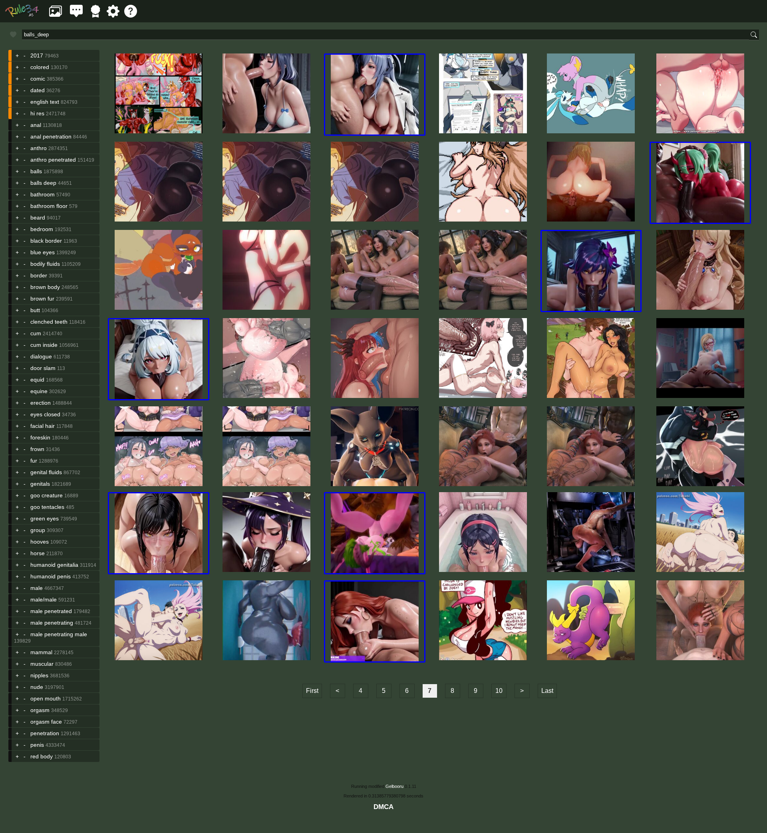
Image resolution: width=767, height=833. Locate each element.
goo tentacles (47, 507)
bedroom (41, 229)
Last (547, 690)
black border (46, 240)
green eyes (44, 518)
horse (37, 553)
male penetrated (51, 611)
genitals (40, 484)
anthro (38, 148)
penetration (44, 733)
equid (37, 379)
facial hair (42, 426)
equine (39, 391)
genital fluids (46, 472)
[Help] (130, 15)
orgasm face (46, 721)
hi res (37, 113)
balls (36, 171)
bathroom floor (49, 206)
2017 (36, 55)
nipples (39, 675)
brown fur (42, 298)
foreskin (40, 437)
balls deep (43, 183)
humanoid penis (50, 576)
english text (44, 102)
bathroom (42, 194)
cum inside (44, 345)
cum (35, 333)
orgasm (40, 710)
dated (37, 90)
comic (37, 78)
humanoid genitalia (54, 565)
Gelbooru (394, 786)
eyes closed (45, 414)
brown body (45, 287)
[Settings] (113, 15)
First (312, 690)
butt (35, 310)
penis (37, 745)
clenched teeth (49, 322)
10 (499, 690)
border (38, 275)
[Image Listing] (55, 15)
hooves (39, 541)
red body (41, 756)
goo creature (46, 495)
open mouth (45, 698)
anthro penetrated (53, 159)
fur (33, 460)
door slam (43, 368)
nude (36, 687)
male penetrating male (58, 634)
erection (40, 403)
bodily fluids (45, 264)
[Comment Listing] (76, 15)
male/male (43, 599)
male (36, 588)
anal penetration (51, 136)
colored (39, 67)
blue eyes (42, 252)
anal (35, 125)
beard (37, 217)
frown (37, 449)
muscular (42, 664)
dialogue (41, 356)
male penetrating (51, 622)
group (37, 530)
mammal (41, 652)
